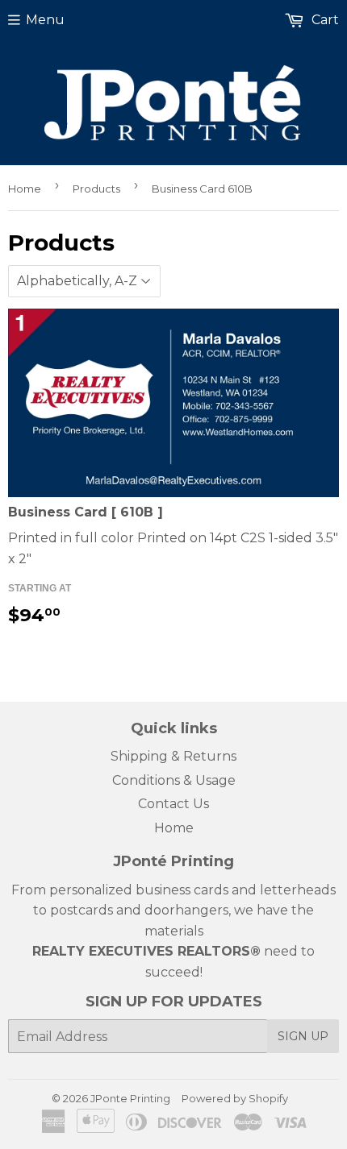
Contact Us (173, 803)
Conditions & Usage (174, 780)
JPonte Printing (130, 1098)
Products (96, 188)
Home (24, 188)
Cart (323, 19)
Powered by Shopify (235, 1098)
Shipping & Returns (173, 756)
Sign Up (303, 1036)
